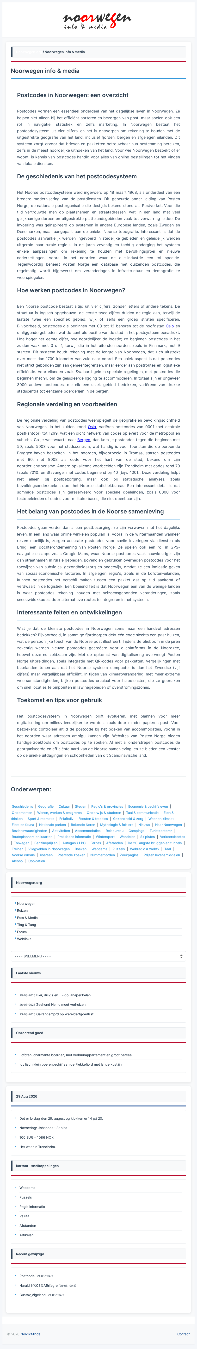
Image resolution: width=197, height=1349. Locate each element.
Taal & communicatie (142, 813)
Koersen (46, 855)
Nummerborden (102, 855)
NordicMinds (30, 1334)
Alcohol (17, 861)
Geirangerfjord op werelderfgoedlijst (64, 1014)
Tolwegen (21, 843)
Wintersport (105, 837)
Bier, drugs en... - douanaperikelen (63, 995)
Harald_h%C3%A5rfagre (38, 1285)
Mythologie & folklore (116, 825)
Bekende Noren (83, 825)
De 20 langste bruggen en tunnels (155, 843)
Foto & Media (27, 918)
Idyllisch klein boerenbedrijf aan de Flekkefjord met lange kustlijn (70, 1064)
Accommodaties (88, 831)
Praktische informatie (74, 837)
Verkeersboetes (172, 837)
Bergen (83, 439)
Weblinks (24, 939)
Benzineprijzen (45, 843)
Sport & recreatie (41, 819)
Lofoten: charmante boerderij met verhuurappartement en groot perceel (75, 1055)
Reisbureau (114, 831)
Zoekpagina (129, 855)
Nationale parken (52, 825)
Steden (80, 806)
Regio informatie (32, 1207)
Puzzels (118, 849)
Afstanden (114, 843)
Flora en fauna (23, 825)
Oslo (170, 326)
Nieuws (144, 825)
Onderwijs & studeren (104, 813)
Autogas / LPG (74, 843)
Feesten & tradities (93, 819)
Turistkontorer (161, 831)
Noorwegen (26, 903)
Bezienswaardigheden (29, 831)
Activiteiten (61, 831)
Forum (22, 932)
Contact (183, 1334)
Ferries (96, 843)
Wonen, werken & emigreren (59, 813)
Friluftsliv (66, 819)
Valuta (24, 1216)
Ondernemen (22, 813)
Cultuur (64, 806)
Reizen (22, 910)
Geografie (46, 806)
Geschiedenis (22, 806)
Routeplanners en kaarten (32, 837)
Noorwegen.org (29, 52)
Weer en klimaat (161, 819)
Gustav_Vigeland (32, 1295)
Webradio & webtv (144, 849)
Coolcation (36, 861)
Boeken (80, 849)
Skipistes (147, 837)
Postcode (27, 1276)
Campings (137, 831)
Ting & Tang (26, 925)
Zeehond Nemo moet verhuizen (61, 1004)
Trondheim (46, 1147)
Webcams (99, 849)
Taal (167, 849)
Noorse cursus (23, 855)
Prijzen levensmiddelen (162, 855)
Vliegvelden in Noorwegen (49, 849)
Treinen (17, 849)
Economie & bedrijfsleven (148, 806)
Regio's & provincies (107, 806)
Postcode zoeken (71, 855)
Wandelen (127, 837)
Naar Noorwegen (168, 825)
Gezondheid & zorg (128, 819)
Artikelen (26, 1235)
